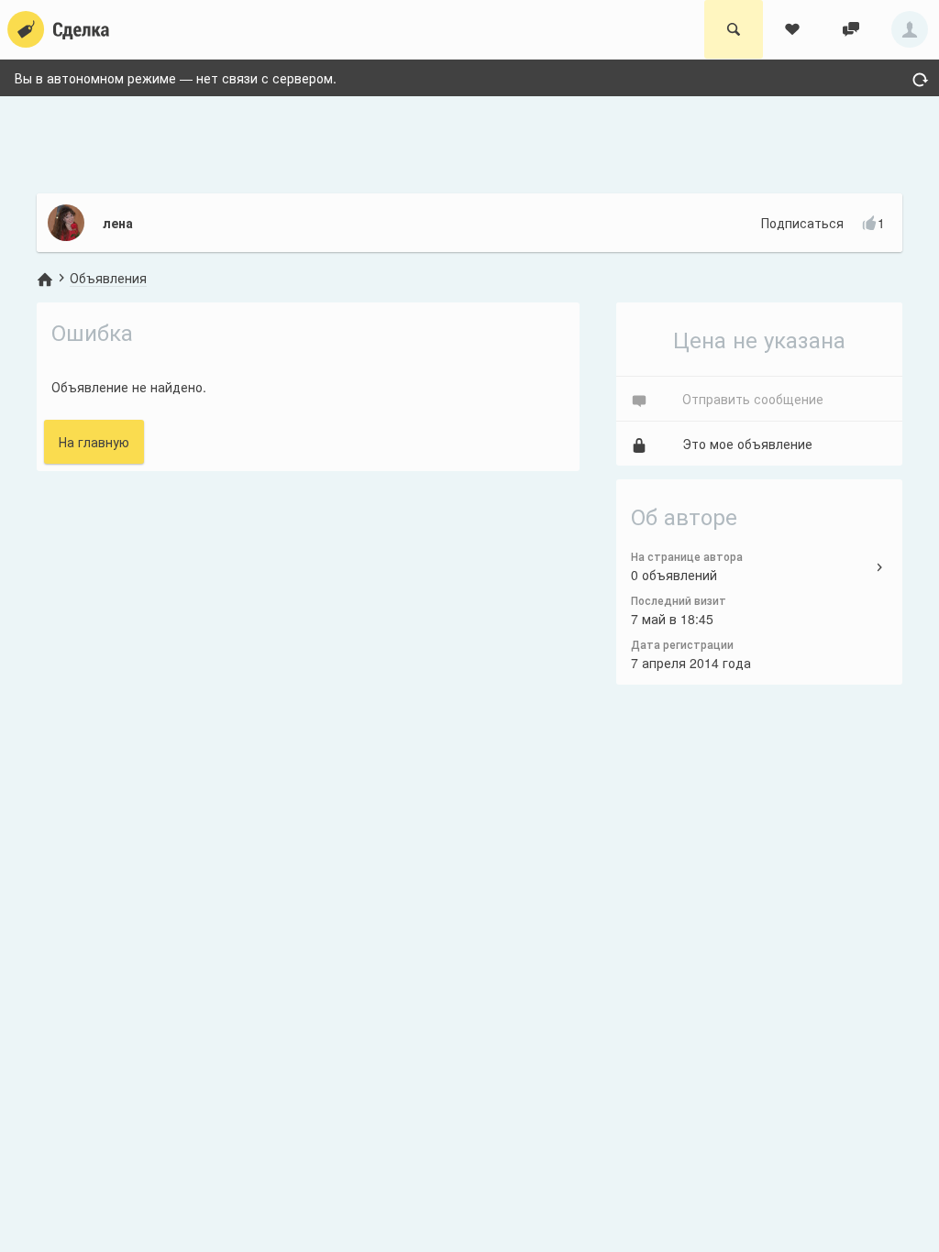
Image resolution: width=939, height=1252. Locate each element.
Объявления (108, 278)
